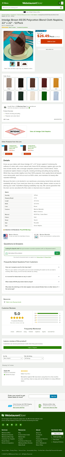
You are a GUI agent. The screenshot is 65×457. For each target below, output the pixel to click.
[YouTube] (7, 424)
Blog (19, 432)
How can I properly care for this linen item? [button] (18, 267)
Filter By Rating (28, 356)
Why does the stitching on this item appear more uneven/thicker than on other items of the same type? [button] (31, 288)
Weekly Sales (21, 436)
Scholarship (39, 441)
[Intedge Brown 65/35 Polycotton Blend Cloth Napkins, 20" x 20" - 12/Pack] (11, 150)
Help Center (57, 433)
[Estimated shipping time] (29, 108)
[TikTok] (16, 424)
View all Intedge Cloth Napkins (40, 131)
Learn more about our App (50, 407)
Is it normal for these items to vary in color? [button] (18, 276)
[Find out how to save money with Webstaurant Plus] (3, 146)
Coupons (20, 439)
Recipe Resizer (6, 441)
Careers (38, 436)
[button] (12, 64)
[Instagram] (3, 424)
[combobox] (32, 7)
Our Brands (39, 434)
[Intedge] (15, 131)
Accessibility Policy (32, 450)
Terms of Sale (5, 450)
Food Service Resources (24, 441)
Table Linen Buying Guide (18, 302)
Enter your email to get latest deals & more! (16, 396)
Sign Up (53, 396)
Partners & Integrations (8, 443)
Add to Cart (8, 153)
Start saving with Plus (18, 407)
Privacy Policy (48, 257)
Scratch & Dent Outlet (24, 434)
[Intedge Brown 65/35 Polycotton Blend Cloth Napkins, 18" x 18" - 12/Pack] (29, 150)
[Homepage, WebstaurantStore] (33, 3)
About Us (38, 432)
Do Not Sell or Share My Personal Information (50, 450)
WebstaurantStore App (7, 436)
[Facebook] (11, 424)
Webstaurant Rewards (7, 434)
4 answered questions (22, 27)
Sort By (5, 356)
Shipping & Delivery (58, 442)
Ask (57, 253)
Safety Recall (21, 445)
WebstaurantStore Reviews (25, 443)
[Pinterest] (20, 424)
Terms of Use (40, 257)
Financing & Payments (42, 439)
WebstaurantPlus (6, 432)
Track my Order (57, 436)
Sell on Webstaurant (41, 443)
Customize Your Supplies (8, 439)
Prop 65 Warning (25, 230)
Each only (39, 33)
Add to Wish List (49, 49)
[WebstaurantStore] (23, 415)
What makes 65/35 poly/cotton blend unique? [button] (19, 282)
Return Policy (39, 445)
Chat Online (56, 439)
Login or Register (32, 347)
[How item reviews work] (23, 323)
